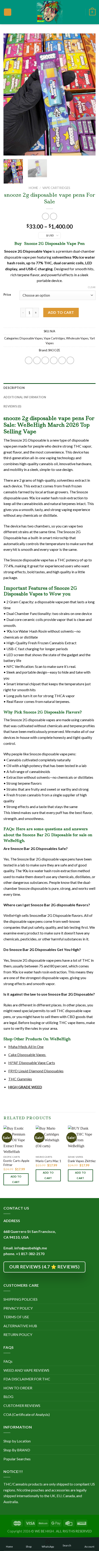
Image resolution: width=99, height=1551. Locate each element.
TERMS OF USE (16, 1317)
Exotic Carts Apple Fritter (16, 1163)
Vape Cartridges (56, 188)
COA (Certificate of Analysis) (26, 1414)
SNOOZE (54, 350)
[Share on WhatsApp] (28, 360)
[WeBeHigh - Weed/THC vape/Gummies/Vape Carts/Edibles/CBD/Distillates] (50, 12)
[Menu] (7, 12)
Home (33, 188)
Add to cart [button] (16, 1179)
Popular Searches (17, 1459)
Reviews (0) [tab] (12, 406)
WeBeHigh (12, 915)
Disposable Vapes (31, 338)
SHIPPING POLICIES (20, 1299)
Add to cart (61, 312)
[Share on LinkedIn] (70, 360)
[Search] (80, 12)
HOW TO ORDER (17, 1388)
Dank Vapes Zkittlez (82, 1161)
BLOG (8, 1396)
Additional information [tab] (24, 397)
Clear (92, 287)
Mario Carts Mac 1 (48, 1161)
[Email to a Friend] (54, 360)
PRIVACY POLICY (18, 1308)
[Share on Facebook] (37, 360)
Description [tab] (14, 388)
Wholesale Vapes (77, 338)
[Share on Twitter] (45, 360)
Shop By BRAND (16, 1450)
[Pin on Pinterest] (62, 360)
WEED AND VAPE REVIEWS (26, 1370)
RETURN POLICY (17, 1334)
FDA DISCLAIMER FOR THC (26, 1379)
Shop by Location (17, 1441)
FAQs (7, 1361)
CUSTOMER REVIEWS (21, 1405)
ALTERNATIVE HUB (20, 1326)
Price (7, 294)
